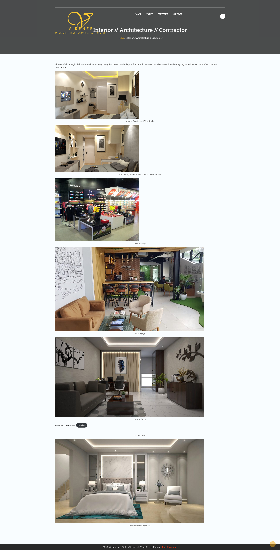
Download (82, 425)
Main (138, 14)
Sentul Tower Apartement (65, 425)
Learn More (60, 67)
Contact (177, 14)
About (149, 14)
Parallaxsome (169, 547)
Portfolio (163, 14)
